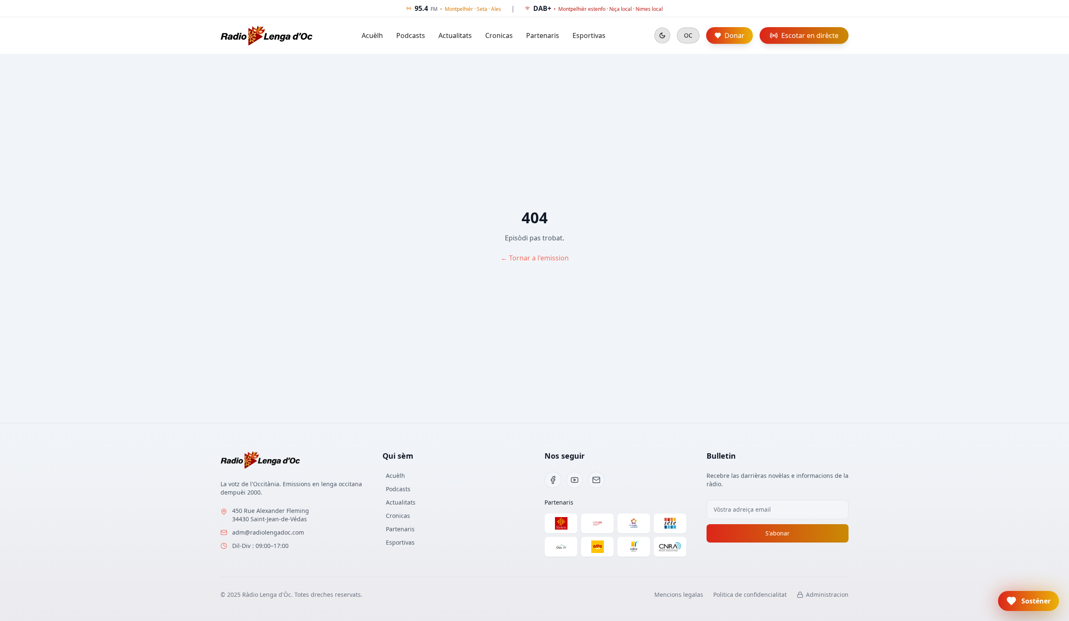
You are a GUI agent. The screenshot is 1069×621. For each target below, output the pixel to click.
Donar (734, 35)
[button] (1028, 601)
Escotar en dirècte (809, 35)
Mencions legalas (678, 594)
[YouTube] (574, 480)
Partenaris (542, 35)
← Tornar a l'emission (535, 258)
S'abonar (777, 533)
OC (688, 35)
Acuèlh (372, 35)
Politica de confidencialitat (750, 594)
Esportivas (588, 35)
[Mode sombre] (662, 35)
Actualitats (455, 35)
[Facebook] (553, 480)
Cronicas (499, 35)
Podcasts (410, 35)
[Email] (596, 480)
